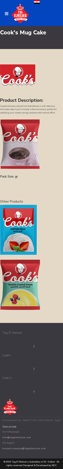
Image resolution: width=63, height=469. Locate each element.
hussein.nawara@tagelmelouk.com (24, 448)
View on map (9, 426)
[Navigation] (6, 14)
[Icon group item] (31, 346)
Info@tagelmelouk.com (16, 437)
